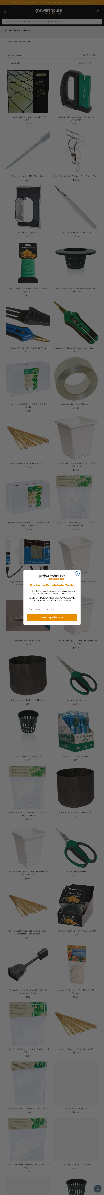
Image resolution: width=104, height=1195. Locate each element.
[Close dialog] (77, 573)
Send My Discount (52, 617)
